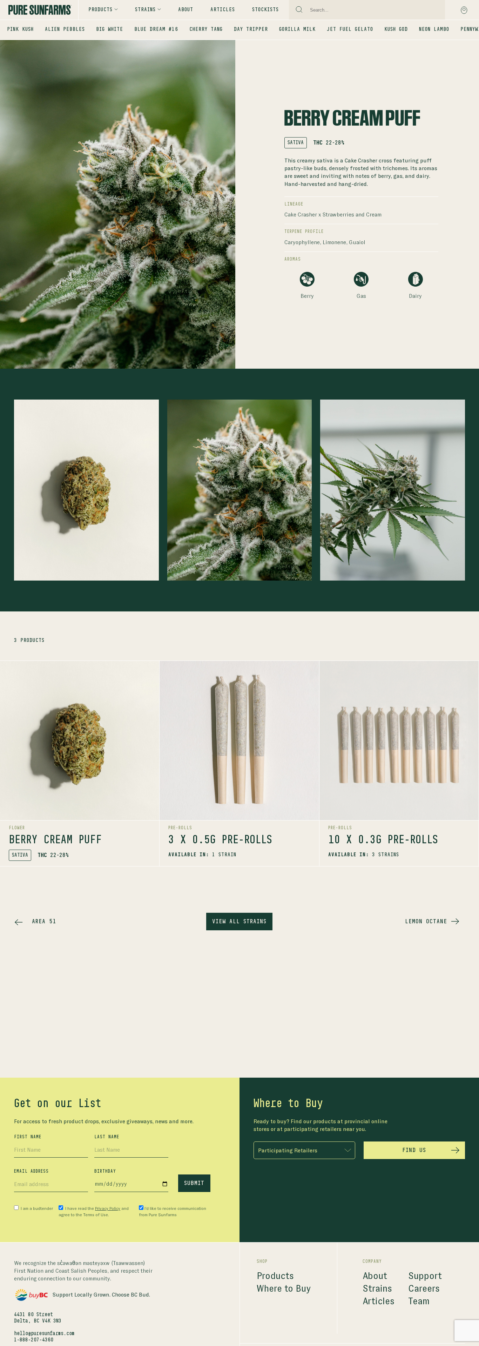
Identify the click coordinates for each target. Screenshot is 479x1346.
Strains (377, 1289)
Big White (109, 29)
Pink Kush (20, 29)
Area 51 (44, 921)
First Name (27, 1137)
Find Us (414, 1150)
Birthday (105, 1171)
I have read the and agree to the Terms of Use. (94, 1211)
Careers (424, 1289)
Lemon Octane (426, 921)
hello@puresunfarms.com (44, 1333)
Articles (222, 9)
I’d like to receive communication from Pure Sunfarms (172, 1211)
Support (425, 1276)
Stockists (265, 9)
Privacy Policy (107, 1208)
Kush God (396, 29)
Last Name (106, 1137)
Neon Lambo (434, 29)
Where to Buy (284, 1289)
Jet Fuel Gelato (350, 29)
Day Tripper (251, 29)
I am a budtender (36, 1208)
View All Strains (239, 921)
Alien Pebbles (65, 29)
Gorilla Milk (297, 29)
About (185, 9)
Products (100, 9)
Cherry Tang (206, 29)
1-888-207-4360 (33, 1340)
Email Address (31, 1171)
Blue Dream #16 (156, 29)
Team (419, 1301)
